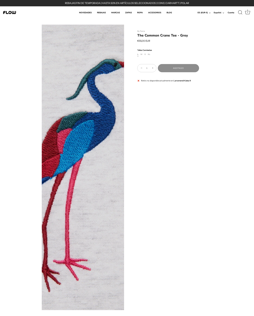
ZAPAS (128, 12)
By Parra (141, 31)
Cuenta (231, 12)
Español (217, 12)
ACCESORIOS (154, 12)
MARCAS (115, 12)
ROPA (140, 12)
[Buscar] (240, 12)
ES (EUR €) (203, 12)
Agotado (178, 68)
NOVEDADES (85, 12)
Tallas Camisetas (144, 50)
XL (149, 54)
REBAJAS (101, 12)
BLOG (169, 12)
